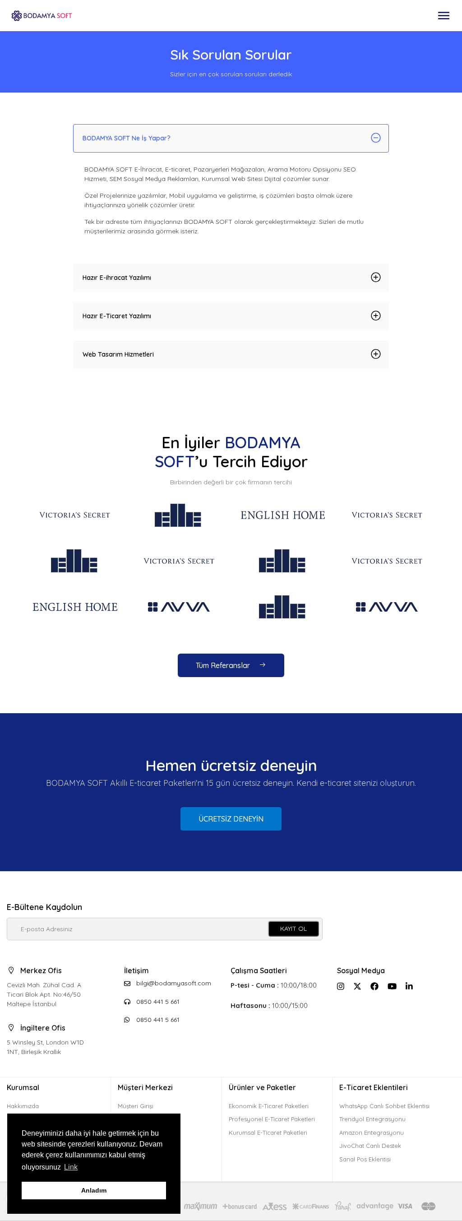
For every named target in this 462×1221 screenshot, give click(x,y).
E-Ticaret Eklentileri (373, 1087)
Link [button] (71, 1167)
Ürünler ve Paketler (262, 1087)
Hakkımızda (23, 1106)
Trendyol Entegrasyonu (372, 1119)
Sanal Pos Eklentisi (365, 1159)
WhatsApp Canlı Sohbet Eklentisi (384, 1106)
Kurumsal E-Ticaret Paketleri (268, 1132)
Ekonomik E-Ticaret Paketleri (269, 1106)
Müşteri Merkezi (145, 1087)
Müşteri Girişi (135, 1106)
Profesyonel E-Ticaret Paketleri (272, 1119)
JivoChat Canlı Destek (370, 1145)
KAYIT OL (293, 928)
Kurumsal (23, 1087)
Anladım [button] (93, 1190)
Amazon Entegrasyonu (371, 1132)
